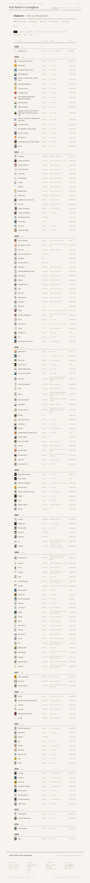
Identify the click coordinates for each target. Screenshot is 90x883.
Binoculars (21, 750)
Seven (19, 577)
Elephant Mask (22, 191)
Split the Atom (22, 754)
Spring (20, 696)
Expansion (21, 777)
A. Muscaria (21, 607)
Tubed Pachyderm (23, 165)
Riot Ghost (21, 681)
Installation (31, 3)
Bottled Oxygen (22, 178)
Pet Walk (20, 773)
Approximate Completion (25, 713)
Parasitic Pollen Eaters (24, 818)
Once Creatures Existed (24, 254)
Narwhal (20, 630)
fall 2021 (20, 415)
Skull (19, 289)
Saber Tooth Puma (23, 169)
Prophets (20, 546)
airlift (19, 388)
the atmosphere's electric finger (27, 129)
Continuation (22, 324)
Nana (19, 500)
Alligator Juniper (23, 505)
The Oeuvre (55, 7)
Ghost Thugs (21, 276)
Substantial (21, 732)
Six (19, 541)
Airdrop (20, 617)
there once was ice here (24, 373)
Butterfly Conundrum (24, 728)
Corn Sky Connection (24, 799)
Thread (20, 328)
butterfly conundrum (24, 384)
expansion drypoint (23, 400)
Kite (19, 643)
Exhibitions (55, 31)
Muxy (19, 839)
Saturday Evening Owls (24, 315)
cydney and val (22, 364)
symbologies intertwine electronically (28, 142)
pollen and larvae (23, 107)
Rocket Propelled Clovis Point (26, 271)
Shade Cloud (21, 195)
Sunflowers (21, 302)
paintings (49, 866)
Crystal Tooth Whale (24, 161)
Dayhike (20, 182)
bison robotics (22, 351)
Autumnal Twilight (23, 230)
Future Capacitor (23, 240)
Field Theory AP (22, 558)
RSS (28, 872)
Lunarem (20, 666)
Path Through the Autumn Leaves (27, 432)
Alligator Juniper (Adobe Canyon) (27, 700)
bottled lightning (23, 74)
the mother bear (22, 455)
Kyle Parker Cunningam (24, 7)
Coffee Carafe (22, 803)
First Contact (22, 221)
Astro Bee (20, 204)
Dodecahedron (22, 814)
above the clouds (22, 102)
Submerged (21, 267)
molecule (20, 428)
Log (75, 7)
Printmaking (21, 3)
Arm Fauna (21, 782)
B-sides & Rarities (23, 263)
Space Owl (21, 250)
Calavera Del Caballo (24, 213)
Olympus (20, 280)
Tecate (20, 567)
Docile (20, 319)
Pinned (20, 638)
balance (20, 394)
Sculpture (46, 31)
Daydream (21, 156)
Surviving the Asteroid (24, 245)
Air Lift (20, 718)
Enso (19, 758)
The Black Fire (22, 333)
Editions (62, 7)
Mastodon (29, 866)
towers (20, 146)
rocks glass (21, 379)
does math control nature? (25, 61)
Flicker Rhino (21, 625)
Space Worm (21, 634)
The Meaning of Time (24, 217)
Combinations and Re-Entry (26, 200)
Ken (19, 337)
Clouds (20, 763)
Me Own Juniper (22, 828)
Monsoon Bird (22, 528)
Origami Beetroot (23, 284)
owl (19, 356)
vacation (20, 446)
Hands (20, 621)
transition (21, 460)
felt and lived (21, 137)
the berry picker (22, 437)
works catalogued (51, 865)
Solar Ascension (22, 487)
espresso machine (23, 795)
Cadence (20, 745)
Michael (20, 496)
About (79, 7)
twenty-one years (23, 88)
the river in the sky (23, 133)
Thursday (20, 603)
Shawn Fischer (22, 478)
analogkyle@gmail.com (32, 865)
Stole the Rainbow (23, 581)
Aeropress (21, 563)
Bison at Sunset (22, 790)
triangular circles (23, 93)
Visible (20, 310)
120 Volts (20, 586)
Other (25, 34)
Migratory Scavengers (24, 483)
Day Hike (20, 705)
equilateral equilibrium (24, 84)
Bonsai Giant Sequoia (24, 474)
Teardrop (20, 657)
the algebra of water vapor (25, 70)
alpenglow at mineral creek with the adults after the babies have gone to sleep (28, 113)
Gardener (20, 187)
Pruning (20, 519)
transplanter (21, 424)
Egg (19, 741)
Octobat (20, 612)
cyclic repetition (22, 464)
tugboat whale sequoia (24, 369)
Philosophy (63, 31)
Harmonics (21, 226)
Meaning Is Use (22, 51)
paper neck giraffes (23, 441)
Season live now (51, 868)
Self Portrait (21, 523)
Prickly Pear (21, 594)
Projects (69, 7)
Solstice (20, 509)
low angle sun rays (23, 124)
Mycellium (21, 258)
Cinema (40, 3)
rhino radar (21, 360)
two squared (21, 65)
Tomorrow (21, 532)
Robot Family (21, 652)
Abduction (21, 306)
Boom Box (21, 709)
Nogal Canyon (22, 297)
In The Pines (21, 174)
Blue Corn (21, 293)
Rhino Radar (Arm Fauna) (25, 341)
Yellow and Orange (23, 677)
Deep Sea (20, 572)
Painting (12, 3)
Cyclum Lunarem (22, 686)
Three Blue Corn (22, 590)
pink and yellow (22, 450)
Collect (29, 870)
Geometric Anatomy (23, 208)
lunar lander (21, 404)
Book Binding (18, 34)
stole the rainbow (23, 410)
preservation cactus (23, 420)
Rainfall (20, 737)
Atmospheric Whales (24, 786)
